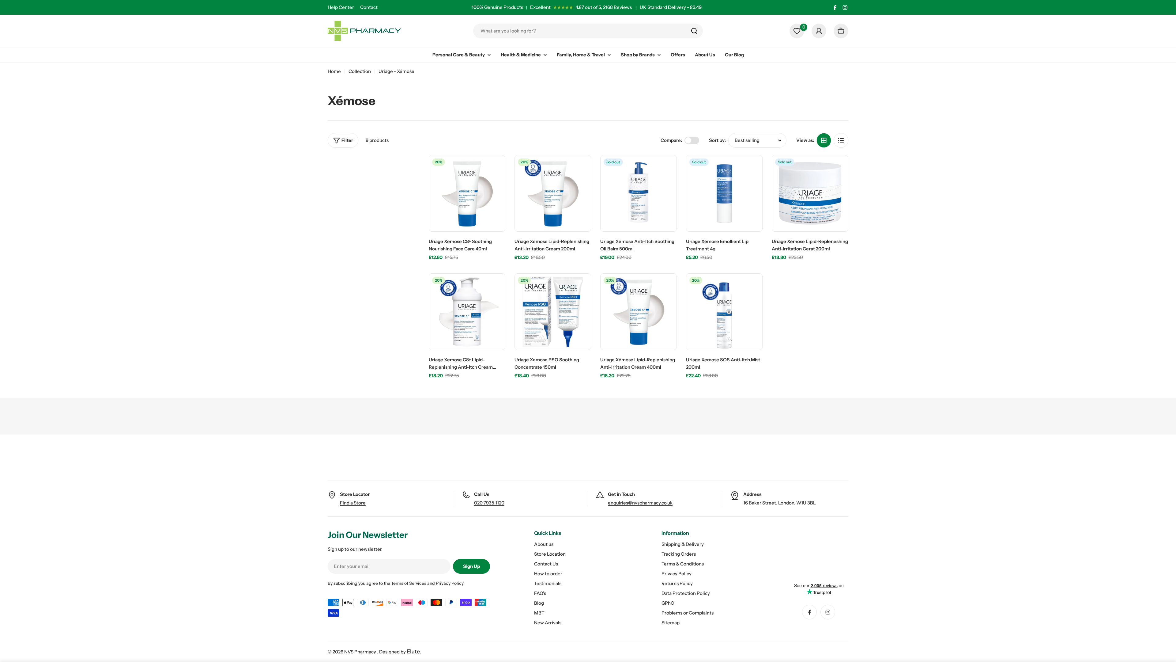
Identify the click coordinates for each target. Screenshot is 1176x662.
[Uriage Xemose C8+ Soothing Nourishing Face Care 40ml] (467, 193)
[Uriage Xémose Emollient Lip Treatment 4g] (724, 193)
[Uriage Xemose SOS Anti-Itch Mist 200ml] (724, 312)
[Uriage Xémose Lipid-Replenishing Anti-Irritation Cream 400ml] (639, 312)
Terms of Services (408, 583)
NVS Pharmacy (360, 652)
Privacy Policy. (450, 583)
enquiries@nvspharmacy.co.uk (640, 503)
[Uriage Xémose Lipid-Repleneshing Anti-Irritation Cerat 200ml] (810, 193)
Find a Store (353, 503)
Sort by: (717, 140)
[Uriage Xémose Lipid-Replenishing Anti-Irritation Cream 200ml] (553, 193)
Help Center (341, 7)
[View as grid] (823, 140)
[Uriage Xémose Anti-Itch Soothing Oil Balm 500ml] (639, 193)
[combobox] (588, 31)
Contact (369, 7)
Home (334, 71)
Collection (360, 71)
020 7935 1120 (489, 503)
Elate (413, 651)
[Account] (819, 31)
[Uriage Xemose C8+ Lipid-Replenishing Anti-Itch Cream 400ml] (467, 312)
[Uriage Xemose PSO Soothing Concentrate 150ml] (553, 312)
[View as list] (841, 140)
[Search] (694, 31)
